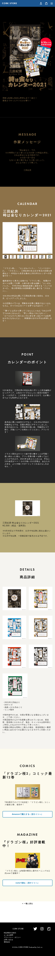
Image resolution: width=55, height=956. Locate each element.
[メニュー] (51, 3)
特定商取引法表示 (10, 933)
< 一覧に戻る (27, 904)
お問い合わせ (8, 940)
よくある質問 (8, 935)
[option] (27, 238)
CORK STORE (9, 3)
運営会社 (7, 942)
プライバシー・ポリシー (12, 937)
